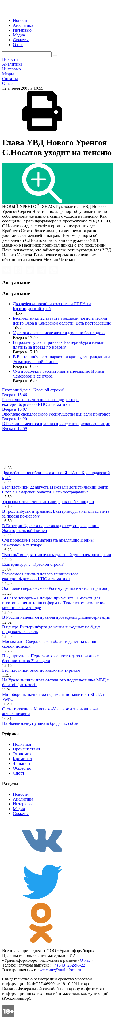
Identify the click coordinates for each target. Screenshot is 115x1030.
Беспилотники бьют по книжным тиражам (41, 670)
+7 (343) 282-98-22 (68, 965)
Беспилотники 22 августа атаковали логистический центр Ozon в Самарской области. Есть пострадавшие (62, 320)
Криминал (22, 758)
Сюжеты (21, 39)
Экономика (23, 754)
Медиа (19, 35)
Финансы (21, 763)
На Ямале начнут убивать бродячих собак (40, 723)
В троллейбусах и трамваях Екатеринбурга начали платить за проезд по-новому (59, 344)
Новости (21, 20)
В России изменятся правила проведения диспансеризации (56, 617)
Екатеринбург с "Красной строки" (33, 564)
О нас (18, 44)
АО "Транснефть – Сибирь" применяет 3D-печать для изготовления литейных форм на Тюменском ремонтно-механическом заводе (53, 603)
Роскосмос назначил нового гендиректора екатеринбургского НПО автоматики (40, 576)
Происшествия (26, 749)
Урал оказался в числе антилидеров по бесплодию (59, 332)
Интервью (22, 30)
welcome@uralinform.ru (60, 970)
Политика (22, 744)
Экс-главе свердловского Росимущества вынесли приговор (56, 588)
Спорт (18, 773)
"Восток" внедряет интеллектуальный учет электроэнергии (56, 554)
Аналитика (23, 25)
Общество (22, 768)
